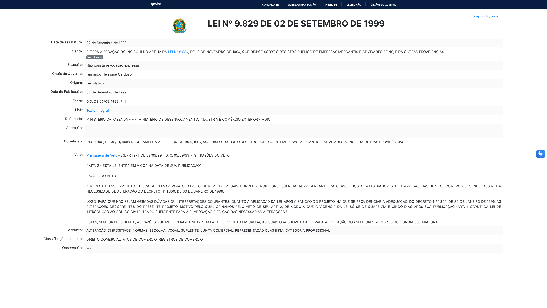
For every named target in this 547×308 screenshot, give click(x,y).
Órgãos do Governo (383, 4)
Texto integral (97, 110)
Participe (331, 4)
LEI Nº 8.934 (178, 52)
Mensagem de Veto (102, 155)
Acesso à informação (302, 4)
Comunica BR (270, 4)
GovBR (156, 4)
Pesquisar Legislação (486, 16)
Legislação (354, 4)
